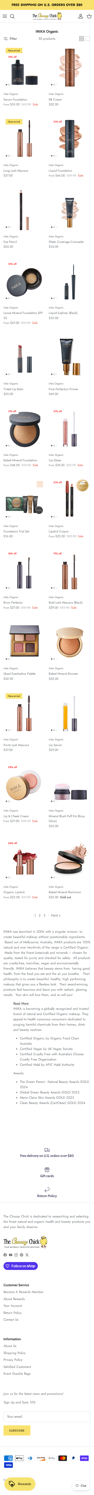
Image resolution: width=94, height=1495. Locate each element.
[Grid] (81, 38)
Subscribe (17, 1430)
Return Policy (12, 1312)
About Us (9, 1346)
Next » (56, 915)
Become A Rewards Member (23, 1291)
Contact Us (10, 1319)
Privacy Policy (13, 1359)
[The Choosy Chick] (47, 16)
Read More (21, 1003)
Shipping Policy (14, 1353)
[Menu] (5, 16)
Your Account (12, 1305)
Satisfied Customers (17, 1366)
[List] (88, 38)
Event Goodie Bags (17, 1373)
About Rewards (14, 1299)
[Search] (14, 16)
